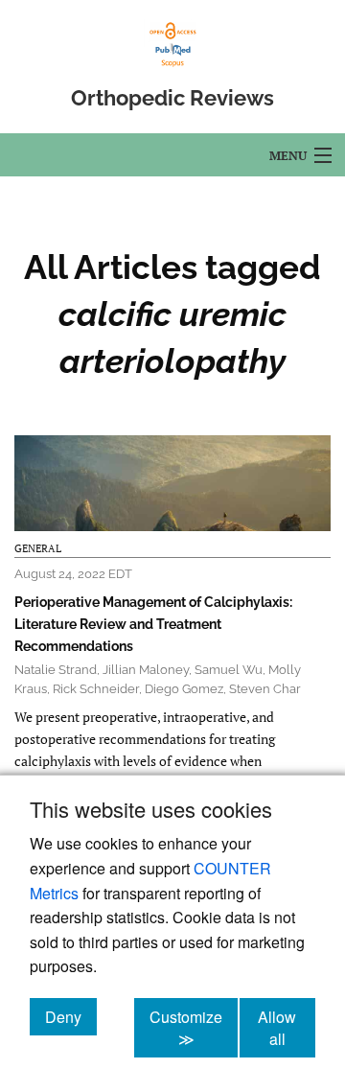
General (37, 548)
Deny (71, 1016)
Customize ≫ (194, 1028)
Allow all (286, 1028)
